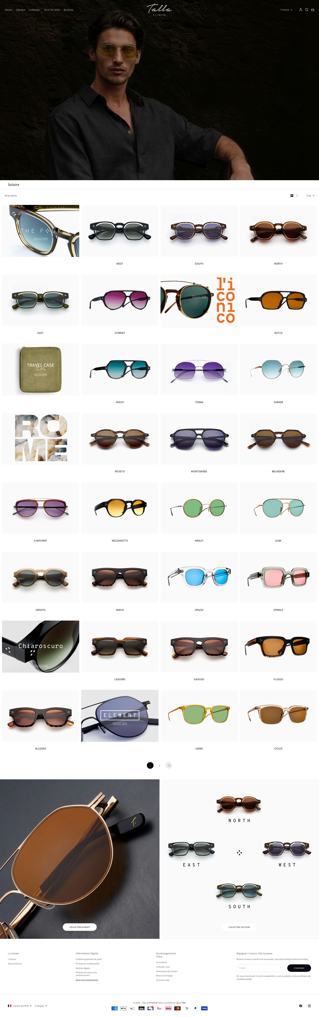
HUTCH (278, 333)
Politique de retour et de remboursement (86, 973)
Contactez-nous (162, 967)
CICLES (278, 748)
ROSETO (120, 471)
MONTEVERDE (199, 471)
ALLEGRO (40, 748)
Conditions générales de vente (89, 959)
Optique (20, 9)
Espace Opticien (15, 963)
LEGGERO (119, 679)
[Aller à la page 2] (168, 765)
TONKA (199, 402)
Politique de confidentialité (87, 963)
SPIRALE (278, 610)
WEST (119, 264)
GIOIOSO (199, 679)
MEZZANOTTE (120, 541)
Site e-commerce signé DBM (172, 1002)
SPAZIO (199, 610)
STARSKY (120, 333)
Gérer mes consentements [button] (87, 979)
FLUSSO (278, 679)
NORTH (278, 264)
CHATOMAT (40, 541)
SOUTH (199, 264)
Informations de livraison (166, 971)
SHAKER (278, 402)
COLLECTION (41, 238)
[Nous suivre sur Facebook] (300, 1006)
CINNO (199, 748)
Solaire (8, 9)
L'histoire (12, 959)
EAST (41, 333)
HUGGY (120, 402)
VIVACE (120, 610)
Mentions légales (83, 968)
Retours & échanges (164, 975)
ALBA (278, 541)
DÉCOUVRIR (40, 374)
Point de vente (52, 9)
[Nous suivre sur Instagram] (309, 1006)
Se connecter (161, 962)
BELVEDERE (278, 471)
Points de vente (162, 980)
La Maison (34, 9)
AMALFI (199, 541)
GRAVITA (41, 610)
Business (68, 9)
